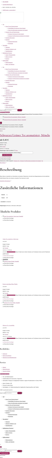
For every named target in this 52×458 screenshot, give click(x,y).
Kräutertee (7, 39)
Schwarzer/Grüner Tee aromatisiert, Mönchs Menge (10, 152)
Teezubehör (5, 45)
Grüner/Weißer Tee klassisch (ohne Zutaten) (16, 28)
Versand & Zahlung (6, 371)
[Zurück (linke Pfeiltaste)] (0, 457)
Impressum (5, 353)
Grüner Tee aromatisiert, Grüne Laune (10, 239)
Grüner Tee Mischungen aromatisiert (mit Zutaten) (18, 30)
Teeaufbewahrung (8, 51)
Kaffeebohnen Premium (7, 53)
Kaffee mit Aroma (8, 56)
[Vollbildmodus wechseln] (1, 455)
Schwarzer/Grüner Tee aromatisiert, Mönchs (25, 135)
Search (19, 110)
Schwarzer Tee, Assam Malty (8, 325)
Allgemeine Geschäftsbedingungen (9, 357)
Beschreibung (3, 162)
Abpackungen (3, 150)
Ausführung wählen (11, 251)
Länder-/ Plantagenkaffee (10, 54)
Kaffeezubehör (5, 60)
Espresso (7, 58)
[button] (5, 157)
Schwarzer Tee (16, 160)
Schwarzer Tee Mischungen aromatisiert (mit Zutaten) (18, 35)
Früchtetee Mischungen (10, 37)
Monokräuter (10, 43)
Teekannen (7, 47)
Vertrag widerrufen (4, 453)
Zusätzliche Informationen (5, 180)
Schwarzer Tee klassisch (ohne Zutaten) (16, 34)
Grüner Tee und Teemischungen (11, 26)
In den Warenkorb (7, 155)
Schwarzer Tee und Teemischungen (12, 32)
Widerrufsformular (6, 369)
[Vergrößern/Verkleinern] (0, 455)
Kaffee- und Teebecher (9, 64)
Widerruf (4, 367)
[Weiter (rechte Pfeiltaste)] (1, 457)
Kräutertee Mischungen (12, 41)
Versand (3, 146)
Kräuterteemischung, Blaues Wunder (10, 284)
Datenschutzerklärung (7, 355)
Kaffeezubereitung (9, 62)
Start (1, 114)
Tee (3, 24)
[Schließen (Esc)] (4, 455)
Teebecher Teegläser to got (10, 49)
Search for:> (2, 110)
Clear (17, 150)
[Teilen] (3, 455)
